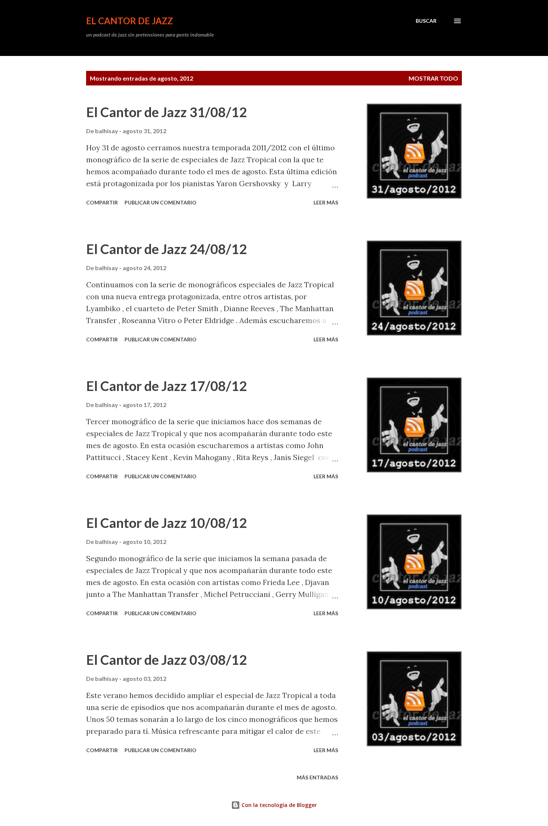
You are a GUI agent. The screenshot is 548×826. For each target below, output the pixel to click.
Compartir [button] (102, 202)
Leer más (326, 202)
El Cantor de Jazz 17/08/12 (166, 386)
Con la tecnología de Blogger (278, 804)
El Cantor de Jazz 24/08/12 (166, 249)
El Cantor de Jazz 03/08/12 (166, 659)
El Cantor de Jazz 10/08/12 (166, 522)
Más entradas (317, 777)
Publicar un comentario (160, 202)
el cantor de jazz (129, 20)
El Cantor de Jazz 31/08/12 (166, 112)
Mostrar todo (433, 78)
